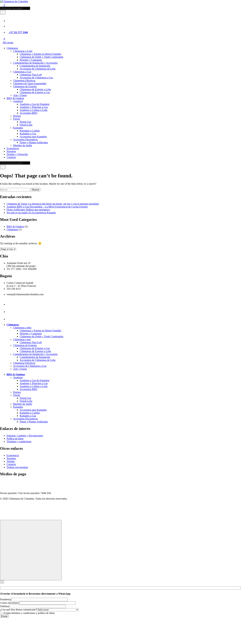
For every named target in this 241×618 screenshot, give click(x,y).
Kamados (18, 127)
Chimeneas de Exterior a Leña (35, 89)
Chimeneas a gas (21, 339)
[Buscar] (3, 12)
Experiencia (13, 148)
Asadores (18, 101)
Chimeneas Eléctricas (24, 80)
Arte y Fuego (20, 95)
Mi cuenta (7, 42)
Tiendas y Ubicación (17, 154)
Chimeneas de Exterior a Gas (35, 92)
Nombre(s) (5, 599)
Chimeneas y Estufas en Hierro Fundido (40, 54)
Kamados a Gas (28, 133)
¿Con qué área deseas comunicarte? (18, 609)
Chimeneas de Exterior (25, 86)
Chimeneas (12, 48)
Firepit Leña (26, 124)
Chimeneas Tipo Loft (31, 74)
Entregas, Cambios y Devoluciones (25, 435)
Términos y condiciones (19, 441)
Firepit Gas (25, 121)
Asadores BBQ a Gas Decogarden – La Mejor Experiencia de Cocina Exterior (47, 206)
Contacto (11, 157)
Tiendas (11, 461)
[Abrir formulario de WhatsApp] (31, 550)
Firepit (16, 118)
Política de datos (15, 438)
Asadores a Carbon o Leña (33, 110)
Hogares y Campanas (31, 59)
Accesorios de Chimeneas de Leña (37, 68)
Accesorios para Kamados (33, 136)
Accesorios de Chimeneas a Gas (36, 77)
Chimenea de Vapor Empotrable (29, 83)
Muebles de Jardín (22, 145)
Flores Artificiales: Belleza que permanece (28, 209)
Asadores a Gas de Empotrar (34, 104)
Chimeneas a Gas (22, 71)
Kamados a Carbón (30, 130)
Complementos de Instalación (35, 65)
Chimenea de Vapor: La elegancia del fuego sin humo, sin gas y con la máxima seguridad (53, 203)
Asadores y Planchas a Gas (34, 107)
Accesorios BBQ (28, 113)
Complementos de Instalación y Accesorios (35, 62)
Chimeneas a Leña (22, 51)
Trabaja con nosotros (17, 467)
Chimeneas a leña (22, 327)
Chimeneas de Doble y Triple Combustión (41, 57)
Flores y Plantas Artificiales (34, 142)
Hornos (17, 116)
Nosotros (11, 151)
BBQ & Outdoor (15, 98)
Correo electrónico (9, 602)
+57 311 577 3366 (18, 32)
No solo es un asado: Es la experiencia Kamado (31, 212)
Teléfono (4, 606)
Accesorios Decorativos (25, 139)
